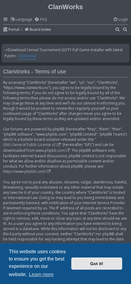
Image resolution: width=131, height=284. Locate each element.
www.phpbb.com (50, 150)
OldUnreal (27, 56)
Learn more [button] (41, 274)
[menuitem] (40, 20)
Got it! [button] (96, 263)
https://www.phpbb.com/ (24, 171)
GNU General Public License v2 (29, 144)
